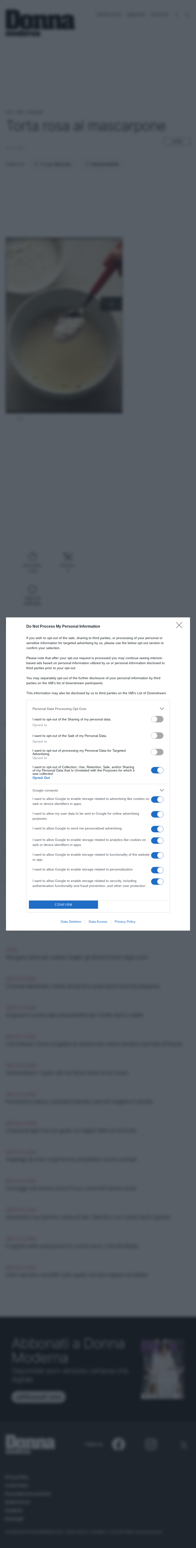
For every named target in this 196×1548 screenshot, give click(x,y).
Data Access (98, 921)
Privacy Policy (125, 921)
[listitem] (98, 708)
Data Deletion (71, 921)
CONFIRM (63, 905)
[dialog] (98, 774)
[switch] (157, 719)
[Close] (180, 626)
